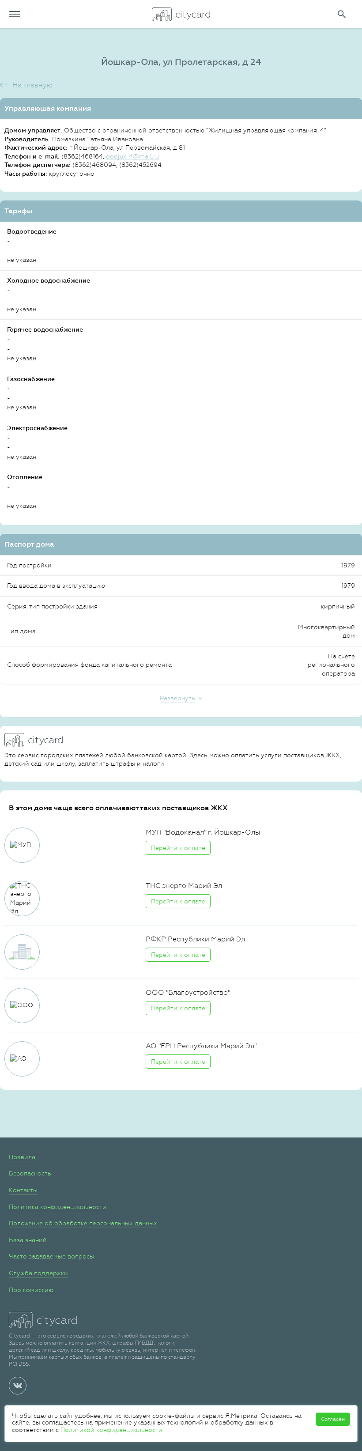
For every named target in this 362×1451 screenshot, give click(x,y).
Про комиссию (31, 1289)
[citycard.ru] (181, 14)
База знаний (28, 1239)
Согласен (333, 1419)
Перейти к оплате (178, 847)
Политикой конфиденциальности (111, 1429)
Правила (22, 1156)
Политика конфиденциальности (57, 1206)
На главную (32, 85)
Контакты (23, 1190)
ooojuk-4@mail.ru (132, 156)
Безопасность (30, 1173)
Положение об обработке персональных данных (83, 1223)
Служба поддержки (38, 1273)
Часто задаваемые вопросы (51, 1256)
